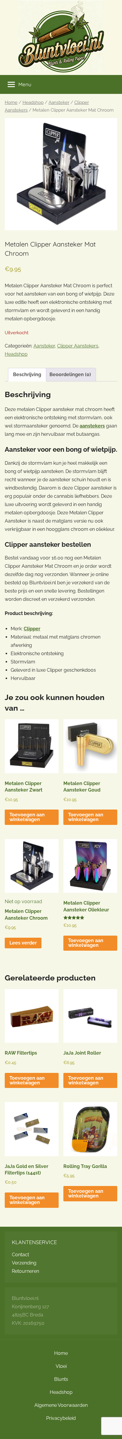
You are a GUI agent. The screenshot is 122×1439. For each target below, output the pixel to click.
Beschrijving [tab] (27, 374)
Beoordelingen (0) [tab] (70, 374)
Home (11, 102)
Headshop (33, 102)
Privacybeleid (61, 1418)
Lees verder (23, 943)
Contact (20, 1254)
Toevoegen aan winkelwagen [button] (27, 817)
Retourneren (25, 1271)
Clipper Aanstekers (77, 346)
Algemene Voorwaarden (61, 1405)
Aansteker (59, 102)
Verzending (24, 1263)
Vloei (61, 1366)
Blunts (61, 1379)
